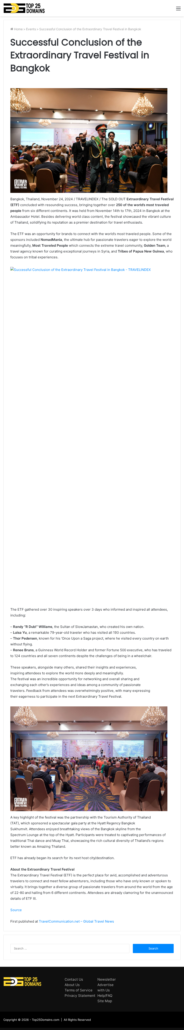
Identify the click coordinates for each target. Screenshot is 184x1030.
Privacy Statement (80, 995)
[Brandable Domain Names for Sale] (24, 8)
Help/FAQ (104, 995)
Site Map (104, 1001)
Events (31, 29)
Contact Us (74, 979)
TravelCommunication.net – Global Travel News (76, 921)
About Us (72, 985)
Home (18, 29)
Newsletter (106, 979)
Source (16, 910)
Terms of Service (78, 990)
